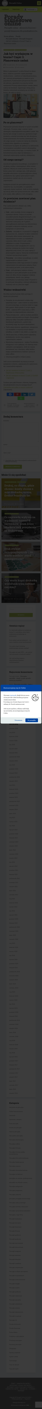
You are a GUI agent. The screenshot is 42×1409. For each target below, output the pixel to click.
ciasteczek (13, 695)
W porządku (32, 720)
